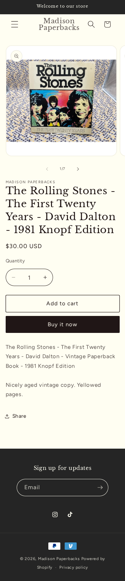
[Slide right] (78, 169)
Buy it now (62, 324)
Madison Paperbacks (59, 558)
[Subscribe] (100, 487)
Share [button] (19, 416)
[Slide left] (47, 169)
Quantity (15, 261)
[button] (15, 24)
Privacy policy (73, 567)
